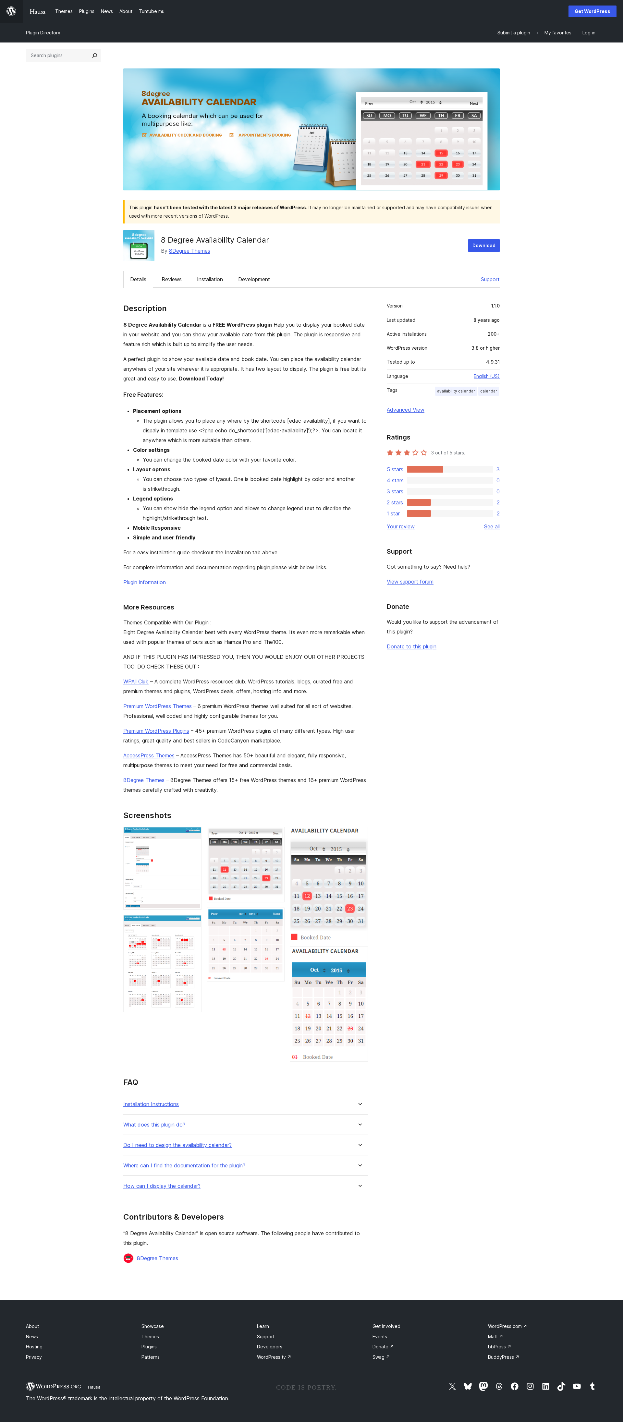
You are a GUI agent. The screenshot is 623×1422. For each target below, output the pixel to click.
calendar (488, 391)
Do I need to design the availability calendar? (177, 1145)
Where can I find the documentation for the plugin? (184, 1166)
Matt (495, 1336)
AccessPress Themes (149, 755)
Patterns (150, 1357)
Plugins (149, 1346)
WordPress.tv (274, 1357)
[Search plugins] (94, 55)
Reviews (172, 279)
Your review (401, 526)
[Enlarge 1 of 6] (192, 835)
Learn (263, 1326)
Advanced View (405, 409)
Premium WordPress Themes (157, 706)
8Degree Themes (189, 250)
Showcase (152, 1326)
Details (138, 279)
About (32, 1326)
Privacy (34, 1357)
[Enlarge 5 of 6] (359, 835)
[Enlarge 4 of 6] (276, 916)
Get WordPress (592, 11)
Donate (383, 1346)
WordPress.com (507, 1326)
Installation (210, 279)
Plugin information (144, 582)
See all (492, 526)
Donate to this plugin (411, 646)
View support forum (410, 581)
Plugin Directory (43, 32)
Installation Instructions (151, 1104)
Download (483, 245)
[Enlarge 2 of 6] (192, 924)
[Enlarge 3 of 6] (276, 835)
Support (490, 279)
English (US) (487, 376)
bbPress (499, 1346)
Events (380, 1336)
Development (254, 279)
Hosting (34, 1346)
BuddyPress (503, 1357)
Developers (269, 1346)
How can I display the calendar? (162, 1186)
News (32, 1336)
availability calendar (456, 391)
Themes (150, 1336)
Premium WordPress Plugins (156, 731)
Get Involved (386, 1326)
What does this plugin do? (154, 1125)
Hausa (94, 1387)
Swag (381, 1357)
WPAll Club (136, 681)
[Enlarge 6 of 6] (359, 955)
